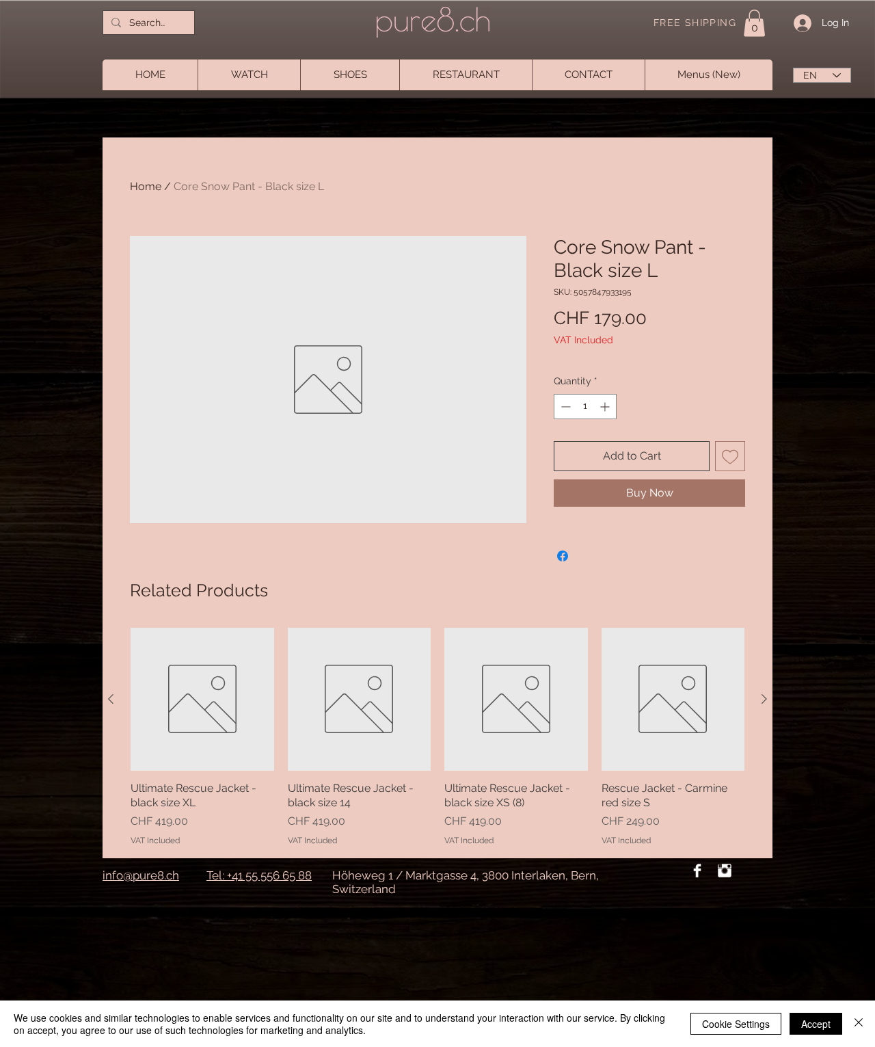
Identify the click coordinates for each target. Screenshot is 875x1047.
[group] (437, 737)
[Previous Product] (111, 699)
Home (145, 186)
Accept (816, 1024)
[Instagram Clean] (724, 870)
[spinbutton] (585, 407)
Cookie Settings (736, 1024)
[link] (754, 23)
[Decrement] (564, 407)
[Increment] (606, 407)
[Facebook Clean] (697, 870)
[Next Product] (764, 699)
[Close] (858, 1023)
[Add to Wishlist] (730, 456)
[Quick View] (202, 699)
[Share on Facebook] (562, 556)
